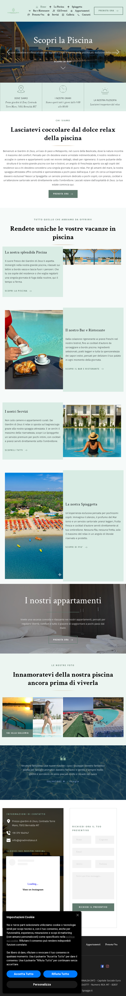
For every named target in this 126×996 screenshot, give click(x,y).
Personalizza (42, 984)
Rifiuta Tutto (60, 974)
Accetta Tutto (23, 974)
